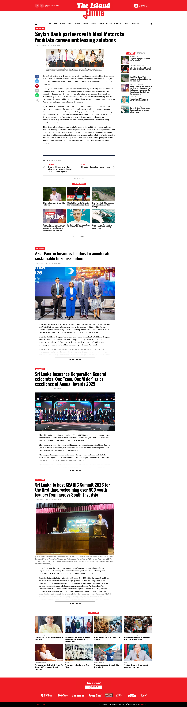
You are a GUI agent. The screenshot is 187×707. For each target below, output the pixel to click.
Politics (109, 24)
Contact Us (135, 24)
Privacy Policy (40, 704)
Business (77, 24)
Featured (58, 160)
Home (49, 24)
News (55, 24)
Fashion (101, 24)
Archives (126, 24)
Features (62, 24)
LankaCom (142, 704)
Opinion (85, 24)
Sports (70, 24)
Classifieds (117, 24)
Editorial (93, 24)
